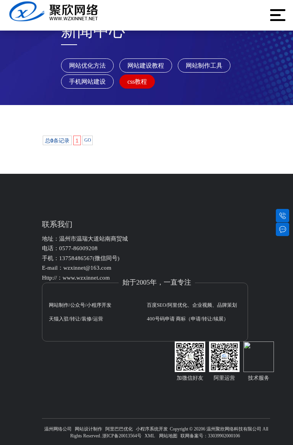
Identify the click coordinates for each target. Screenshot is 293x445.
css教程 (137, 81)
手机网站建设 (87, 81)
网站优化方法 (87, 65)
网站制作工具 (204, 65)
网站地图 (168, 436)
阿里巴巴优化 (119, 429)
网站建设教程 (145, 65)
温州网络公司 (58, 429)
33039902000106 (224, 436)
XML (150, 436)
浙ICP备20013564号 (122, 436)
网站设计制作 (88, 429)
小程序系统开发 (152, 429)
